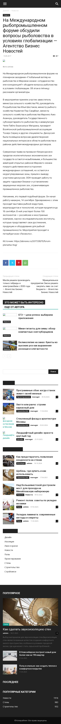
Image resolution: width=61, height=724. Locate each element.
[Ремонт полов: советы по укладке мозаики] (8, 504)
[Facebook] (6, 263)
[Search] (57, 4)
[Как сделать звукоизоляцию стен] (30, 612)
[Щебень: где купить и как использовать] (8, 475)
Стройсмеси (10, 571)
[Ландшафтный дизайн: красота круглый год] (8, 437)
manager (36, 397)
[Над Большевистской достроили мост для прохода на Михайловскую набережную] (8, 489)
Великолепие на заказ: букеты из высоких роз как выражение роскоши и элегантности (37, 345)
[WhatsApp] (25, 263)
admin (29, 463)
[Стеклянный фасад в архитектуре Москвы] (8, 422)
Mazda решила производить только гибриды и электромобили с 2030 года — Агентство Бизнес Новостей (16, 286)
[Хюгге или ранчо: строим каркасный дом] (8, 408)
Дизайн (20, 439)
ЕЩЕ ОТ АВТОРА (14, 307)
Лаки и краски (11, 545)
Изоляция (21, 463)
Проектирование (23, 397)
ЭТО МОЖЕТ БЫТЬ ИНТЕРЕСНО (24, 302)
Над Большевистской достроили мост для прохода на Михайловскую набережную (35, 488)
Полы (19, 507)
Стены (8, 563)
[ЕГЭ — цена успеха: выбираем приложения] (10, 318)
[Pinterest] (19, 263)
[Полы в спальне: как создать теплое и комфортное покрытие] (10, 669)
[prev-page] (4, 356)
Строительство (22, 411)
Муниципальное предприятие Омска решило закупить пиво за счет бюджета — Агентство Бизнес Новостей (44, 286)
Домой (6, 10)
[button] (4, 4)
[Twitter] (12, 263)
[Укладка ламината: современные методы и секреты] (8, 518)
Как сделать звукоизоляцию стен (27, 629)
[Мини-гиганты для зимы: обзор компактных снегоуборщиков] (10, 332)
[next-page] (9, 356)
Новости (15, 10)
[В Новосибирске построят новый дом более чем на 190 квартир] (10, 656)
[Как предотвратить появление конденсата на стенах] (8, 461)
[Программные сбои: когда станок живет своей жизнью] (8, 394)
